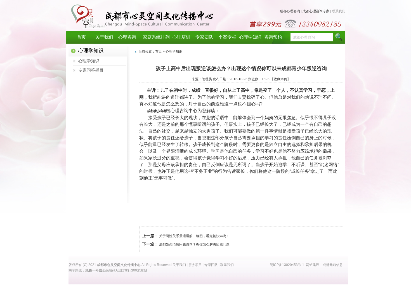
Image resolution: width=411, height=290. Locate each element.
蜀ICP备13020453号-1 (287, 265)
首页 (81, 37)
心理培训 (181, 37)
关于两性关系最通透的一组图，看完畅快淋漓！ (194, 236)
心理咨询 (127, 37)
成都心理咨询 (290, 11)
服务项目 (195, 265)
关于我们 (104, 37)
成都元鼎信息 (333, 265)
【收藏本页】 (280, 79)
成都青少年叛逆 (159, 111)
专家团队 (204, 37)
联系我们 (338, 11)
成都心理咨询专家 (316, 11)
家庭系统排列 (154, 37)
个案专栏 (227, 37)
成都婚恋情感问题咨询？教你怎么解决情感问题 (194, 244)
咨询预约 (273, 37)
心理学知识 (250, 37)
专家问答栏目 (90, 70)
